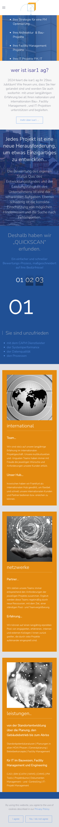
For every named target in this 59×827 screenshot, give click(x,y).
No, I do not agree (38, 819)
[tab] (19, 280)
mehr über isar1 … (29, 120)
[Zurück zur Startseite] (29, 7)
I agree (15, 819)
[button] (3, 7)
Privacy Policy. (42, 809)
